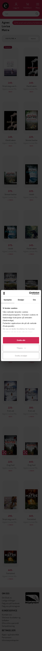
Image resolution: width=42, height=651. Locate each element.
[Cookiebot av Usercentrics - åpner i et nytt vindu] (29, 293)
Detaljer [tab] (21, 300)
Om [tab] (34, 300)
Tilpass (20, 348)
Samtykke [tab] (8, 300)
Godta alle (21, 340)
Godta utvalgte (21, 356)
